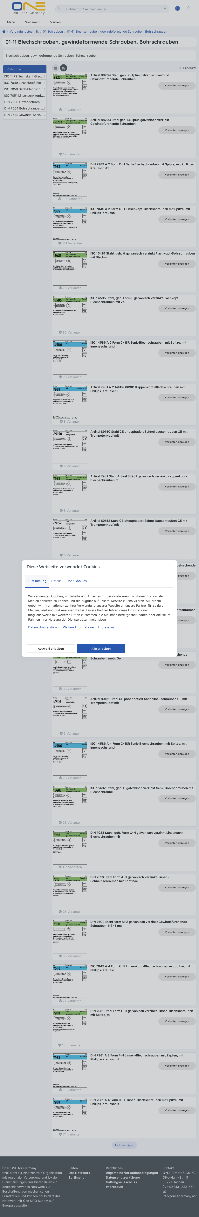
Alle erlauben (101, 649)
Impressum (106, 627)
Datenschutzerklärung (44, 627)
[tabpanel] (99, 612)
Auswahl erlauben (51, 649)
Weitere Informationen (79, 627)
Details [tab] (56, 581)
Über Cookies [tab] (76, 581)
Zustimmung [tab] (37, 581)
